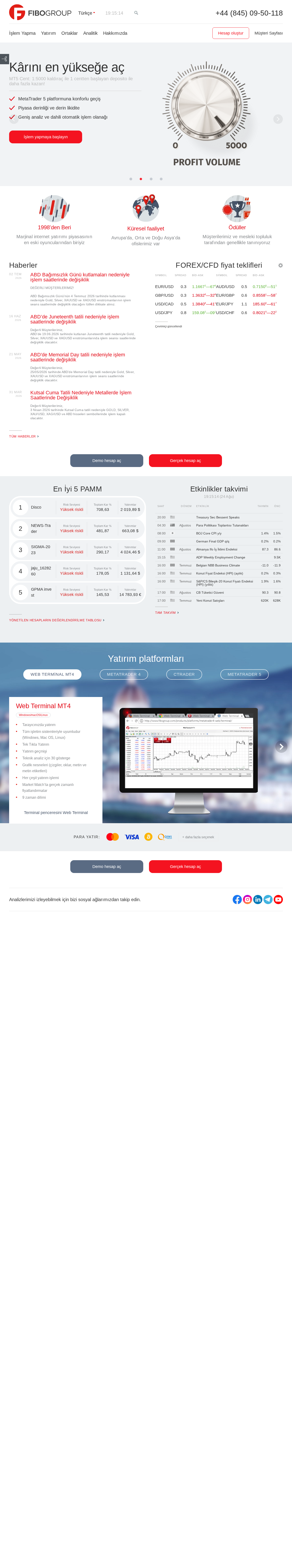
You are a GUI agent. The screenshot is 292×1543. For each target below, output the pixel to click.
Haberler (23, 265)
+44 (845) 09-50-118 (249, 13)
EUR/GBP (225, 295)
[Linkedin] (257, 899)
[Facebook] (237, 899)
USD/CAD (164, 304)
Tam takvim (165, 612)
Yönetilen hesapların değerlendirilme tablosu (55, 620)
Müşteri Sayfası (269, 33)
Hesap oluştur (230, 33)
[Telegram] (268, 899)
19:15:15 (114, 13)
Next (278, 119)
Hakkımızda (115, 33)
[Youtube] (278, 899)
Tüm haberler (22, 436)
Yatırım (48, 33)
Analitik (90, 33)
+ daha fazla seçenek (198, 837)
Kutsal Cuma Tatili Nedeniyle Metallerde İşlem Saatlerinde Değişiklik (80, 395)
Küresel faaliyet (145, 228)
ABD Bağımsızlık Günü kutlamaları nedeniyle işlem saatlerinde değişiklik (80, 277)
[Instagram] (247, 899)
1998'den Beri (54, 227)
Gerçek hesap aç (185, 460)
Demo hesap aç (106, 460)
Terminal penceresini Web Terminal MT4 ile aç (56, 814)
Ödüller (237, 227)
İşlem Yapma (22, 33)
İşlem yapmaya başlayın (46, 137)
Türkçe (85, 13)
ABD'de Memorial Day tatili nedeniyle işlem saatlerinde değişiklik (77, 357)
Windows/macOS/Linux (33, 715)
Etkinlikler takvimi (219, 489)
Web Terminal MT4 (43, 706)
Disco (36, 507)
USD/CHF (225, 312)
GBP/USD (164, 295)
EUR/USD (164, 286)
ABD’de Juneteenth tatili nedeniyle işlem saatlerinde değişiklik (74, 319)
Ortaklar (69, 33)
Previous (14, 119)
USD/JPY (163, 312)
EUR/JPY (224, 304)
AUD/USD (225, 286)
